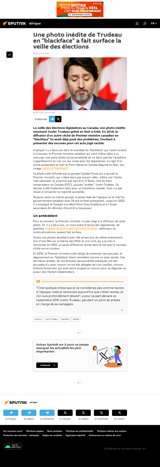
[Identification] (137, 23)
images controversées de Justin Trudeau (71, 228)
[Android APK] (12, 446)
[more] (122, 310)
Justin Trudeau (51, 319)
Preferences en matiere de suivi (105, 435)
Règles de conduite (52, 435)
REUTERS (39, 112)
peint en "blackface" (55, 168)
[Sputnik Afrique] (15, 26)
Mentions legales (34, 431)
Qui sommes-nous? (13, 431)
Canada (76, 319)
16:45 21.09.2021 (41, 53)
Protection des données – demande (21, 435)
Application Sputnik (75, 435)
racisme (38, 319)
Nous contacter (54, 431)
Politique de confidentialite (79, 431)
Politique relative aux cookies (111, 431)
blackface (65, 319)
